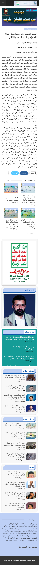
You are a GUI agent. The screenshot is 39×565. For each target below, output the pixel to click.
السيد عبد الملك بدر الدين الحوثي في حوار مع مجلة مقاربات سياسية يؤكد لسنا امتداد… (14, 397)
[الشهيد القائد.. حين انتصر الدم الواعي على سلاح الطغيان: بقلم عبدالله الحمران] (31, 484)
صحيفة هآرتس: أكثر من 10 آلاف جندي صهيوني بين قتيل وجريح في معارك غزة (14, 445)
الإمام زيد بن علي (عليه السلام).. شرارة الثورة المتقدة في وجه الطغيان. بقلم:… (14, 494)
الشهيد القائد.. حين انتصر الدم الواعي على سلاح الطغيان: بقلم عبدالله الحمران (15, 484)
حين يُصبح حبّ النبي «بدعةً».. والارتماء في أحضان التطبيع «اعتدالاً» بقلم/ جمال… (16, 473)
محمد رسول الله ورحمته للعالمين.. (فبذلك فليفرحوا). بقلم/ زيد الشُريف (14, 505)
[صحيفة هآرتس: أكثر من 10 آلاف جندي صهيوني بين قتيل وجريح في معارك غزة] (31, 445)
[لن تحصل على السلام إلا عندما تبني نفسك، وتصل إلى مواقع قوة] (11, 188)
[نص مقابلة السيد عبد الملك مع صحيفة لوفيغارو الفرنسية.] (31, 388)
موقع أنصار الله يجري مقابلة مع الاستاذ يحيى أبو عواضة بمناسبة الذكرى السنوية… (15, 407)
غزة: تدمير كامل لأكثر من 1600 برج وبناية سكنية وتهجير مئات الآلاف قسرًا (15, 455)
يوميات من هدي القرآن (31, 29)
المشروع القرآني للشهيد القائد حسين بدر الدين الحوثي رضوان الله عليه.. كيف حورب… (15, 434)
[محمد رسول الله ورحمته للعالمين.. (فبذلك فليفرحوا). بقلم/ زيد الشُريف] (31, 505)
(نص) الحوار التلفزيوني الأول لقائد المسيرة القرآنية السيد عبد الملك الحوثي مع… (14, 377)
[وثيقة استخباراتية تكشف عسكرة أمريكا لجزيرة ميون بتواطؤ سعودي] (31, 426)
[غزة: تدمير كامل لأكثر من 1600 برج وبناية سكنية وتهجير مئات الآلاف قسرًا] (31, 456)
